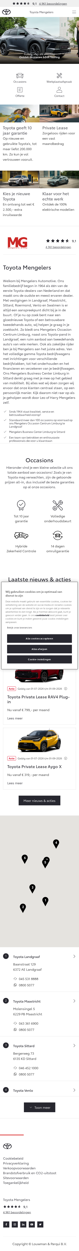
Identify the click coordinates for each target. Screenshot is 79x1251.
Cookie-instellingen (39, 659)
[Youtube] (32, 1224)
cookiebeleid (42, 615)
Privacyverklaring (16, 1163)
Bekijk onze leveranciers (19, 627)
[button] (45, 902)
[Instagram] (15, 1224)
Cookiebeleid (13, 1158)
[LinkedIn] (23, 1224)
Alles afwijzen (39, 649)
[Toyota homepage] (6, 12)
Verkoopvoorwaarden (19, 1167)
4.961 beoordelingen (53, 3)
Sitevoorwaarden (16, 1177)
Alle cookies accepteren (39, 638)
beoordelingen (58, 247)
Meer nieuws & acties (39, 800)
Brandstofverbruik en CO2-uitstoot (29, 1172)
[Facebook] (6, 1224)
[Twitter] (40, 1224)
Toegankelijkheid (16, 1182)
